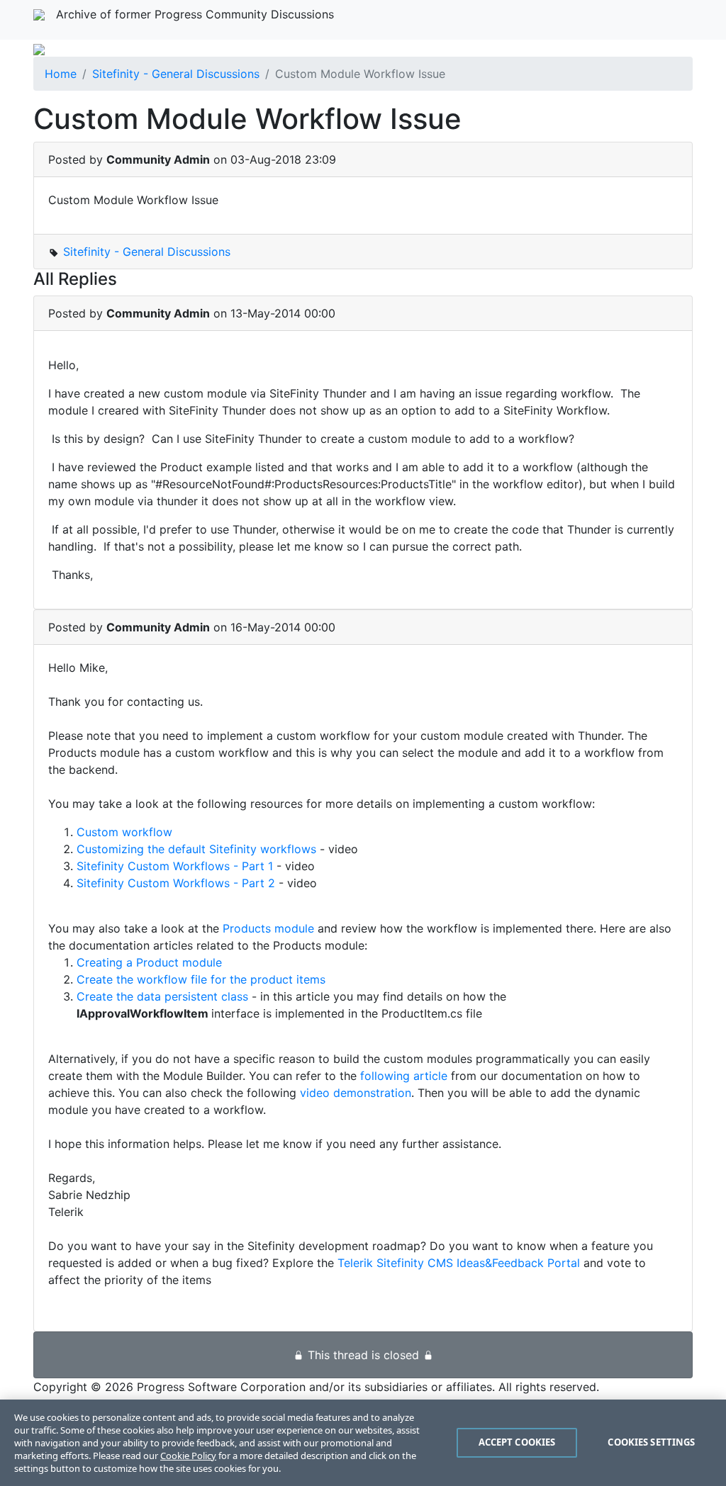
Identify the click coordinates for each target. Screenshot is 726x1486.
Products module (268, 928)
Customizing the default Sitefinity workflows (196, 849)
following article (403, 1076)
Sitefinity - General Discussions (175, 74)
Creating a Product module (149, 962)
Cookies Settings (651, 1442)
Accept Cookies (517, 1442)
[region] (363, 1443)
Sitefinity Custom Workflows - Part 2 (176, 883)
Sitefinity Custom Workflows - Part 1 (175, 866)
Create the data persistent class (162, 996)
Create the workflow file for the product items (201, 979)
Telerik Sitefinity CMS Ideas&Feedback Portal (458, 1263)
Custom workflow (124, 832)
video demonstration (355, 1093)
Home (61, 74)
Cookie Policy (188, 1455)
